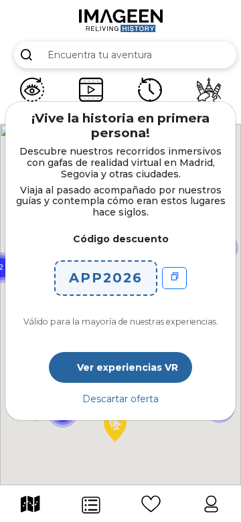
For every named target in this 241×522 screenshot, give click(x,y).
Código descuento (121, 239)
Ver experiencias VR (127, 367)
